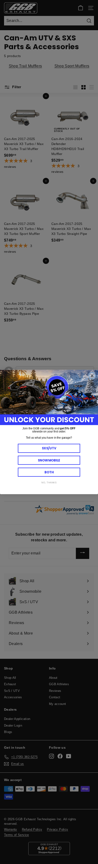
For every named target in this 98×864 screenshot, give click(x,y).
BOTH (49, 472)
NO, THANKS (49, 482)
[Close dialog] (92, 376)
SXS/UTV (49, 448)
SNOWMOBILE (49, 460)
